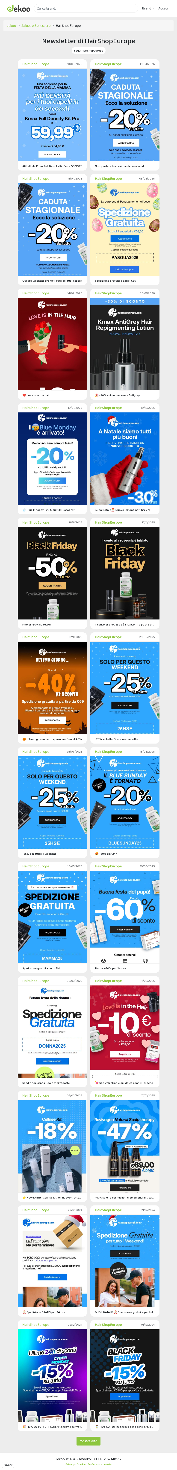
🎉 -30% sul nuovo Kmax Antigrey (117, 395)
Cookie (81, 1464)
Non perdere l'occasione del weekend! (120, 166)
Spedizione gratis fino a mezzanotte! (46, 1083)
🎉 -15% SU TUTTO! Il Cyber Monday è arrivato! (52, 1426)
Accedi (163, 8)
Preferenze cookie (100, 1464)
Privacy (7, 1465)
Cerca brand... (44, 15)
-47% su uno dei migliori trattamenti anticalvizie (125, 1197)
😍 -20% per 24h (106, 853)
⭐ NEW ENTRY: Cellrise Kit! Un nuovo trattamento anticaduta (52, 1197)
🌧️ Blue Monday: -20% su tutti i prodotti (48, 510)
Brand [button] (147, 8)
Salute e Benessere (35, 25)
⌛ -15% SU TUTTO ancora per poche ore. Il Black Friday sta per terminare (125, 1426)
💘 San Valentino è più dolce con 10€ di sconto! (125, 1083)
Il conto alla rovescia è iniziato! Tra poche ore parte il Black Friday (125, 624)
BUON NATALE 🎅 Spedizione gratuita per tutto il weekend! (125, 1312)
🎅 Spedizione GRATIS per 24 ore (43, 1312)
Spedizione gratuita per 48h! (41, 968)
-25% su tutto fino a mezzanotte (116, 739)
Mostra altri (88, 1441)
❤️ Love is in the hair (36, 395)
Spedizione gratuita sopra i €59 (115, 280)
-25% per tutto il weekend (39, 853)
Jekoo (11, 25)
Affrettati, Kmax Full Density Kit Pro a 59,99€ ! (52, 166)
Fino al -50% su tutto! (36, 624)
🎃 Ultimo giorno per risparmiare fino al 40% (52, 739)
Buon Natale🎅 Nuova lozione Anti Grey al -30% (125, 510)
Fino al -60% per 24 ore (110, 968)
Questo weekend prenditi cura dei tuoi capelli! (52, 280)
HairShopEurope (35, 64)
